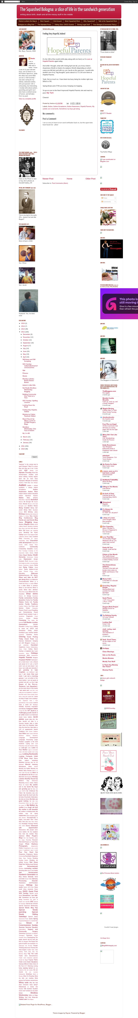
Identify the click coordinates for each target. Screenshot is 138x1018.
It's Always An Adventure (108, 510)
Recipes (26, 862)
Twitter (21, 962)
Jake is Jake (34, 723)
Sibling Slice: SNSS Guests (64, 24)
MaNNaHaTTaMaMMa (110, 480)
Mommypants (28, 776)
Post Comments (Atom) (60, 183)
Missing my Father (24, 768)
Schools (30, 876)
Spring (35, 918)
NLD (20, 823)
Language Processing (26, 739)
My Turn (50, 93)
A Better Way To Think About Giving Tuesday (110, 411)
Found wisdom (27, 614)
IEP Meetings (34, 704)
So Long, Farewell (108, 617)
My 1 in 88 (26, 433)
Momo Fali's (107, 579)
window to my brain (32, 991)
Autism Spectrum (25, 495)
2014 (23, 326)
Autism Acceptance (59, 106)
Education (22, 573)
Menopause (22, 766)
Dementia (22, 557)
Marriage (27, 762)
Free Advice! (106, 488)
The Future (32, 941)
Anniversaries (23, 474)
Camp (21, 534)
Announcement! (107, 474)
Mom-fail (21, 776)
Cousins (30, 549)
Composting (22, 549)
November (27, 337)
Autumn (35, 495)
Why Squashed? (89, 21)
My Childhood (30, 791)
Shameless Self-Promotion (28, 883)
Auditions (21, 482)
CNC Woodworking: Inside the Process (109, 439)
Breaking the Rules (31, 532)
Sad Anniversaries (28, 872)
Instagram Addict (32, 708)
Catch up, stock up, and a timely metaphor (110, 402)
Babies (21, 498)
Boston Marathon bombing (31, 526)
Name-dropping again (32, 815)
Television (29, 935)
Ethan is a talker (29, 583)
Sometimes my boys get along (69, 109)
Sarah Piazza (107, 598)
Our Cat (26, 838)
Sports (31, 918)
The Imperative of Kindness (108, 633)
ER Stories (34, 575)
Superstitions (22, 929)
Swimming (22, 933)
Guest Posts (29, 639)
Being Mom (28, 510)
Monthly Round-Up (31, 779)
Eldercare (34, 573)
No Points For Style (110, 464)
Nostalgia (24, 823)
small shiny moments (26, 889)
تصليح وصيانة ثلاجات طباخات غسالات (108, 600)
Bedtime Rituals (33, 506)
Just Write (22, 733)
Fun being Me (33, 620)
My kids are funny (24, 799)
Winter (21, 993)
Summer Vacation (31, 927)
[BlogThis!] (73, 103)
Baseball (28, 499)
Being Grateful (24, 508)
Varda (33, 58)
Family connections (25, 598)
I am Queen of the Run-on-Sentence (28, 684)
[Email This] (71, 103)
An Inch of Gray (108, 493)
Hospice (35, 657)
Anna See (35, 472)
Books (32, 524)
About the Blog (107, 481)
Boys (20, 528)
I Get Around (57, 21)
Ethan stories (32, 594)
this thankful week (108, 419)
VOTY (25, 966)
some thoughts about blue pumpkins (109, 520)
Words (25, 376)
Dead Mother (27, 555)
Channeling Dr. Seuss (31, 538)
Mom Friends (28, 770)
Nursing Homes (33, 823)
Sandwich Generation (27, 874)
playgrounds (34, 846)
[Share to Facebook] (77, 103)
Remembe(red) (32, 866)
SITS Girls (31, 887)
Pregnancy (22, 854)
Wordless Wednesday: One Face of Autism (29, 428)
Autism (50, 106)
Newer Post (48, 179)
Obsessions (22, 830)
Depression (27, 559)
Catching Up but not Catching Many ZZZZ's (110, 496)
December (27, 334)
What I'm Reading (28, 976)
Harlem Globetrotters (32, 647)
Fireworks (35, 608)
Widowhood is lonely (26, 987)
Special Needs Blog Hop (28, 908)
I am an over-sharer (28, 666)
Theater (35, 945)
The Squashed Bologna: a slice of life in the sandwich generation (67, 9)
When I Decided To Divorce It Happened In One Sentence (110, 530)
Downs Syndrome (24, 565)
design (36, 559)
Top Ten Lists (33, 953)
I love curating (33, 698)
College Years (33, 544)
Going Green (33, 630)
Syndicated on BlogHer (31, 933)
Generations (23, 624)
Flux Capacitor (108, 526)
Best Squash (44, 21)
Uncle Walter (27, 962)
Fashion (21, 606)
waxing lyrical (28, 968)
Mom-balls (35, 774)
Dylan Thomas (23, 571)
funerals (21, 622)
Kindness (21, 735)
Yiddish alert (23, 999)
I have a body (30, 694)
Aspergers (22, 480)
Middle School (33, 766)
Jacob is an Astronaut (31, 715)
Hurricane (34, 660)
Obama (28, 825)
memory (35, 764)
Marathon (21, 762)
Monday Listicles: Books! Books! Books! (28, 380)
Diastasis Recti (23, 561)
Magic (31, 758)
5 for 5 (32, 468)
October (26, 340)
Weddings (29, 974)
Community (34, 546)
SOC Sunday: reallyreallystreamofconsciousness (30, 365)
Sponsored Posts (23, 918)
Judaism (35, 731)
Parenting (28, 840)
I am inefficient (30, 672)
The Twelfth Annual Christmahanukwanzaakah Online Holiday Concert (110, 558)
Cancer (25, 534)
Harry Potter (23, 649)
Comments (107, 202)
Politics (21, 848)
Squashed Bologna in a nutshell (27, 920)
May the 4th (34, 762)
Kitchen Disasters (32, 735)
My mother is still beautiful (28, 809)
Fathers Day (27, 606)
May (24, 354)
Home (69, 179)
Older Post (90, 179)
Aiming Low (34, 470)
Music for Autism (24, 784)
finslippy (106, 648)
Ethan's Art (22, 596)
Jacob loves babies (25, 717)
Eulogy (29, 596)
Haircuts (21, 641)
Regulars (105, 504)
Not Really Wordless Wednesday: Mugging (29, 389)
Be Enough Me (28, 501)
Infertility (21, 706)
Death (35, 555)
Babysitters (22, 499)
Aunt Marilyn (34, 482)
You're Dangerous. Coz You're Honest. (110, 458)
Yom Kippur (31, 999)
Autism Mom (33, 491)
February (26, 440)
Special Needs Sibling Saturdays (28, 914)
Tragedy (30, 960)
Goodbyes (22, 632)
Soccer (32, 893)
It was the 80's (23, 710)
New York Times (33, 821)
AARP (20, 470)
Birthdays (22, 514)
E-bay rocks (34, 571)
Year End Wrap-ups (31, 997)
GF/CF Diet (34, 628)
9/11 (36, 468)
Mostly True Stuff (109, 661)
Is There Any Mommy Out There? (110, 665)
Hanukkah (34, 645)
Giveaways (22, 630)
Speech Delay (33, 916)
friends (36, 618)
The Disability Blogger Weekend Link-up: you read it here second (109, 540)
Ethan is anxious (32, 585)
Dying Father (28, 567)
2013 (23, 329)
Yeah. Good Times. (109, 639)
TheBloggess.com (109, 391)
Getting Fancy (29, 626)
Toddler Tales (30, 949)
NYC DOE (22, 825)
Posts (105, 198)
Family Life (28, 602)
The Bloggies (24, 941)
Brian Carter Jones (108, 466)
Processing (22, 856)
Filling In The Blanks (110, 487)
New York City (23, 821)
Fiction (28, 608)
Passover (35, 840)
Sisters (25, 887)
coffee (25, 544)
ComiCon (21, 546)
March (25, 437)
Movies (27, 782)
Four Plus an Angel (110, 424)
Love (36, 756)
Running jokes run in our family (28, 870)
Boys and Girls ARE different (30, 528)
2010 (23, 449)
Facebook (35, 596)
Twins (36, 960)
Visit (105, 938)
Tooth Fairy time (29, 951)
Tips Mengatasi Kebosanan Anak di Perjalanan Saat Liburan (110, 448)
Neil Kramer (22, 817)
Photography (23, 846)
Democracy (30, 557)
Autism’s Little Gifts (29, 385)
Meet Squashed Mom (72, 21)
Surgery (35, 931)
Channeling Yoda (24, 540)
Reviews (21, 868)
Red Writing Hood (28, 864)
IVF (28, 710)
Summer (22, 927)
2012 (23, 332)
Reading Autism (23, 860)
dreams (32, 565)
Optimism (21, 836)
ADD (25, 470)
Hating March (33, 649)
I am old (26, 682)
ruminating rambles (31, 868)
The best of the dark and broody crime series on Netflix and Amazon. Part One (110, 571)
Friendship (22, 620)
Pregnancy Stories (32, 854)
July (24, 348)
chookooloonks (108, 417)
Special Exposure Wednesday (28, 905)
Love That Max (108, 537)
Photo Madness (31, 844)
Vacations (34, 962)
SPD (31, 901)
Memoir (27, 764)
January (26, 442)
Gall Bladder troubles (30, 622)
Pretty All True (108, 547)
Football (29, 610)
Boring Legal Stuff (83, 24)
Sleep (36, 887)
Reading (35, 858)
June (25, 351)
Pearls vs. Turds (30, 842)
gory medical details (31, 632)
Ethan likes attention (31, 589)
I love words (29, 702)
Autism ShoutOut (33, 493)
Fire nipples (106, 393)
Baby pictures (32, 498)
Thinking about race (25, 947)
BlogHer (27, 524)
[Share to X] (75, 103)
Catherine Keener (23, 536)
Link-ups (24, 748)
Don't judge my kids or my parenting (28, 563)
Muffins (32, 782)
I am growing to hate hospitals (28, 670)
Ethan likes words (23, 591)
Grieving (22, 637)
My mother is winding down (27, 811)
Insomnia (27, 706)
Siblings (29, 885)
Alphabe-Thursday (25, 472)
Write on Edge (33, 995)
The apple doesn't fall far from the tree (28, 939)
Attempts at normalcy (31, 480)
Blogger (82, 1013)
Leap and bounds (29, 745)
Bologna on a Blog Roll (26, 24)
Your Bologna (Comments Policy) (105, 24)
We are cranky (28, 970)
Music (36, 782)
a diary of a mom (109, 518)
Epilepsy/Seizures (24, 575)
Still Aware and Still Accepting (29, 360)
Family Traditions (31, 604)
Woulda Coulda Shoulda (108, 399)
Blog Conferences (26, 518)
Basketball (34, 499)
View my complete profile (27, 99)
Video (31, 964)
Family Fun (29, 600)
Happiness (22, 647)
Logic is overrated (33, 749)
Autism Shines (23, 493)
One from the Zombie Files (28, 834)
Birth (25, 512)
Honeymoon (34, 655)
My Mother (31, 805)
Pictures (25, 373)
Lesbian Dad (107, 622)
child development (25, 542)
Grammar (21, 634)
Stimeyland (107, 502)
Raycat (68, 1013)
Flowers (21, 610)
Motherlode (35, 780)
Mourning (21, 782)
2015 (23, 323)
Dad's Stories (29, 553)
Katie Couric (29, 733)
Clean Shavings (108, 651)
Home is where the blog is (28, 21)
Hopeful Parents (85, 106)
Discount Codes (33, 561)
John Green (29, 731)
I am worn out (24, 690)
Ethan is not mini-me (25, 587)
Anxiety (30, 476)
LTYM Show (23, 758)
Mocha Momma (108, 658)
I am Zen (31, 690)
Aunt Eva (27, 482)
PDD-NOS (22, 842)
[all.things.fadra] (109, 708)
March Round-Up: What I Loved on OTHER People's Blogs (29, 421)
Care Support (31, 534)
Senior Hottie (28, 878)
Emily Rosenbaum (109, 445)
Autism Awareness (73, 106)
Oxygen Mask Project (110, 607)
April (24, 357)
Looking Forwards (25, 756)
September (27, 343)
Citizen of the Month (110, 554)
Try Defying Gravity (110, 615)
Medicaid (21, 764)
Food (25, 610)
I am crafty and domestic (29, 668)
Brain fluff (22, 530)
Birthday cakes (33, 512)
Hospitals (22, 660)
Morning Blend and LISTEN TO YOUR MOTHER (108, 591)
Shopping (21, 885)
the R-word (28, 945)
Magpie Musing (108, 408)
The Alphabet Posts (44, 24)
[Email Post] (67, 103)
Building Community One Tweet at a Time (29, 396)
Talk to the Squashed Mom (107, 21)
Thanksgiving (31, 937)
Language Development (28, 737)
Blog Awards (34, 516)
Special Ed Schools (32, 903)
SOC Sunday (23, 893)
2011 (23, 446)
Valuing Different (24, 964)
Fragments (29, 616)
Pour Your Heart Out (28, 852)
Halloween (28, 641)
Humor (28, 660)
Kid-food (35, 733)
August (25, 345)
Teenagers (21, 935)
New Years (34, 819)
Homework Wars (24, 655)
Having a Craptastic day (26, 651)
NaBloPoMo (22, 815)
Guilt (36, 639)
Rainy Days (22, 858)
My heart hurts (31, 795)
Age (24, 370)
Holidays (34, 653)
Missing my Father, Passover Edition (29, 415)
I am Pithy (31, 682)
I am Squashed (31, 686)
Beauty (25, 504)
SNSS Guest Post (30, 891)
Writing (21, 997)
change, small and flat (109, 549)
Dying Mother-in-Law (31, 569)
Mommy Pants (108, 670)
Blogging (28, 522)
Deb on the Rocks (109, 655)
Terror (25, 937)
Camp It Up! (106, 624)
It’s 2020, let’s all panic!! (110, 512)
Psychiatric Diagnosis (31, 856)
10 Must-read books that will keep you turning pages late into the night (110, 427)
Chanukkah (34, 540)
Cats (30, 536)
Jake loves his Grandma (26, 725)
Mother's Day (24, 780)
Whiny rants (23, 982)
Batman (21, 501)
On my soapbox (32, 832)
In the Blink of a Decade (110, 580)
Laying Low (30, 743)
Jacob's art (26, 721)
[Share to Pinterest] (79, 103)
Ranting (29, 858)
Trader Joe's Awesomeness (28, 956)
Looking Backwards (30, 754)
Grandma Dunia (32, 634)
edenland (106, 455)
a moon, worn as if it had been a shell (110, 472)
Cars (36, 534)
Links (29, 747)
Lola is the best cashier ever (27, 751)
